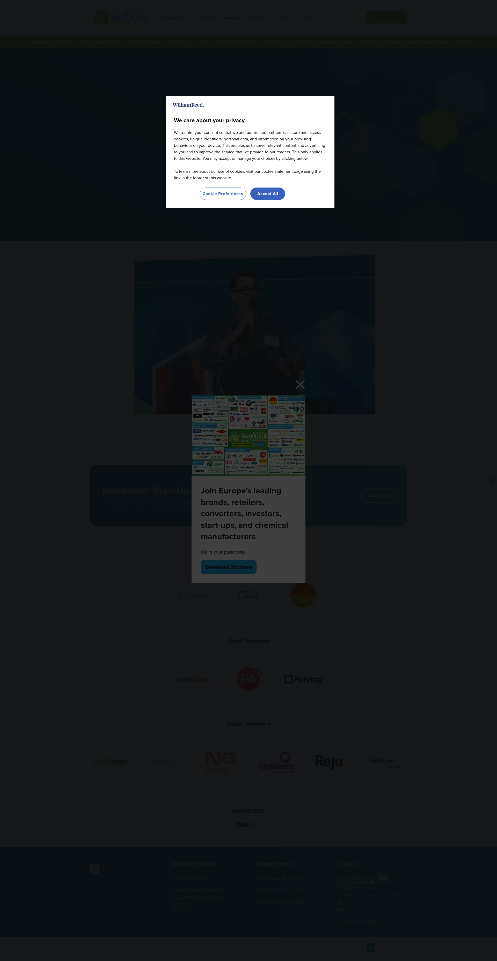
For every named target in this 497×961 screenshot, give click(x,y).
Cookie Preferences (223, 194)
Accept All (267, 194)
